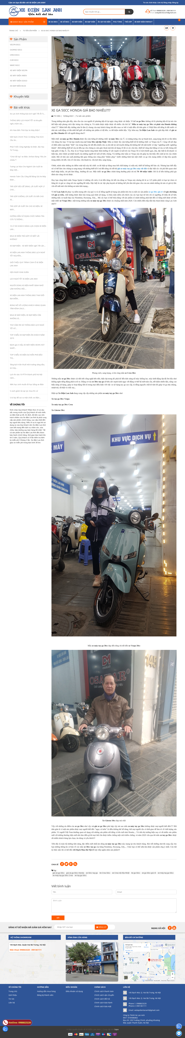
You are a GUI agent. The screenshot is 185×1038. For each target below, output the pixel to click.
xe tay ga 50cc (80, 875)
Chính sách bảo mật (102, 1006)
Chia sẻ (54, 864)
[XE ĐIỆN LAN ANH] (35, 11)
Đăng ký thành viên (45, 995)
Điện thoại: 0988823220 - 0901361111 (26, 950)
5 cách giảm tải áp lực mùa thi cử (24, 391)
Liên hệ (12, 1002)
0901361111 (141, 1006)
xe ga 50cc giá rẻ (149, 873)
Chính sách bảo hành (103, 1002)
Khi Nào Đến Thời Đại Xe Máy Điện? (25, 130)
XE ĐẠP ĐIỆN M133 (18, 86)
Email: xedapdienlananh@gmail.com (144, 1010)
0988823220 (141, 1003)
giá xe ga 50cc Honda (75, 873)
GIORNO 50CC (16, 50)
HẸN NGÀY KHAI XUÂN (19, 272)
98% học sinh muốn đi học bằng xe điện (27, 384)
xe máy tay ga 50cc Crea (63, 875)
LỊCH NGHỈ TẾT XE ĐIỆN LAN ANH (24, 279)
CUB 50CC (14, 60)
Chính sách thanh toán (104, 991)
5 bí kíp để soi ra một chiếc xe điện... (25, 397)
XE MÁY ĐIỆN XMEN (18, 76)
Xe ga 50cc (135, 873)
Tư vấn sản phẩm (83, 116)
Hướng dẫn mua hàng (46, 991)
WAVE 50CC (15, 65)
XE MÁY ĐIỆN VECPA (18, 70)
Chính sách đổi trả (102, 999)
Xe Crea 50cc (105, 873)
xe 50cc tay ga (92, 873)
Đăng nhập (167, 3)
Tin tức (146, 3)
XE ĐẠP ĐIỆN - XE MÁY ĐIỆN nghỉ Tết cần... (28, 246)
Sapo (116, 1029)
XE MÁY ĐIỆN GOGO (18, 81)
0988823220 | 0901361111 (166, 11)
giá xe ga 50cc (58, 873)
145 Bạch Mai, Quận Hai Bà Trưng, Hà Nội (28, 945)
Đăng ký (175, 3)
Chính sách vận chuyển (104, 995)
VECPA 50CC (15, 45)
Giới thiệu (153, 3)
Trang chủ (13, 991)
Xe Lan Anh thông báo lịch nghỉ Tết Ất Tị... (27, 114)
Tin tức (11, 999)
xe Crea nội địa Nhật (120, 873)
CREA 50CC (15, 55)
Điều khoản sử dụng (74, 991)
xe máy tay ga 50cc (166, 873)
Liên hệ (160, 3)
